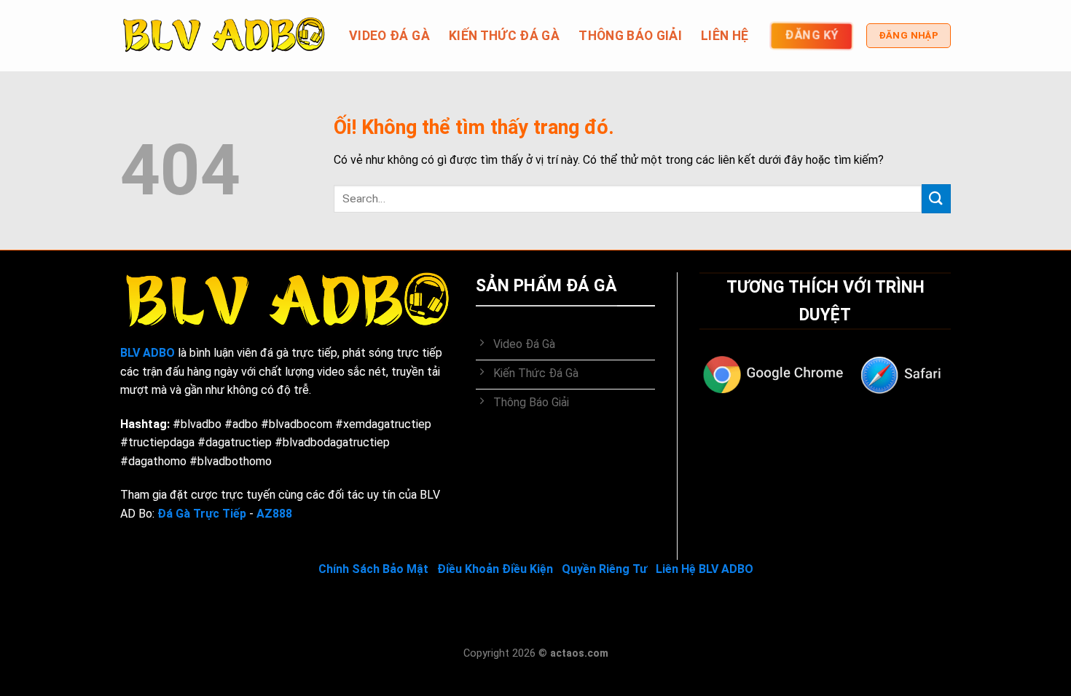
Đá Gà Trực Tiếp (201, 514)
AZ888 (274, 514)
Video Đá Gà (389, 35)
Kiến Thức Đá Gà (504, 35)
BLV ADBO (147, 353)
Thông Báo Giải (630, 35)
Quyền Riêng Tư (604, 569)
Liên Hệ (724, 35)
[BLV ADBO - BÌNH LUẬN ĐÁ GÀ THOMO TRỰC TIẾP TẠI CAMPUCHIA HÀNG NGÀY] (223, 36)
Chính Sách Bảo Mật (373, 569)
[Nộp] (936, 198)
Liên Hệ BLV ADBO (704, 569)
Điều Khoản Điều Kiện (495, 569)
